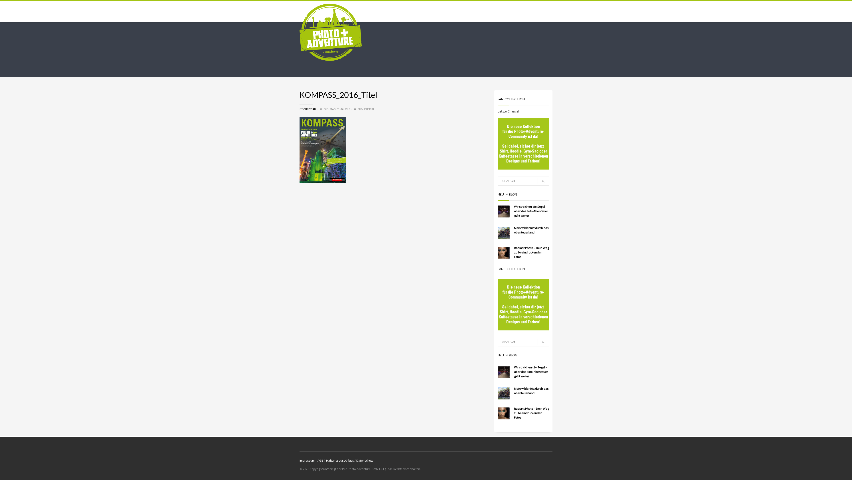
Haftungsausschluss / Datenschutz (349, 460)
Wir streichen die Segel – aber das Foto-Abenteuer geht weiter (531, 211)
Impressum (307, 460)
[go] (543, 181)
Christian (309, 109)
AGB (320, 460)
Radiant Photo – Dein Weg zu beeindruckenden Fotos (531, 252)
